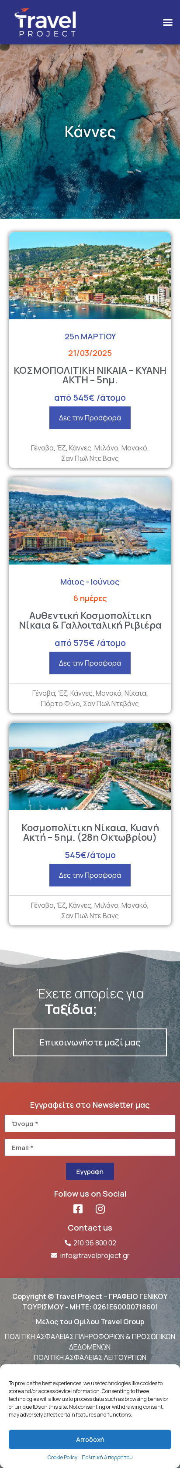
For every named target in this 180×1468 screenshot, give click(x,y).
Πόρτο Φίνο (60, 703)
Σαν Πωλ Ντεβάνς (111, 703)
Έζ (61, 448)
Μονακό (134, 448)
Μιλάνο (106, 448)
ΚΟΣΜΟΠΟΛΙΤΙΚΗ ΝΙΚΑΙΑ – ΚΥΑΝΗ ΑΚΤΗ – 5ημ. (90, 375)
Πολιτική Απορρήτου (107, 1457)
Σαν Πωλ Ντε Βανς (90, 458)
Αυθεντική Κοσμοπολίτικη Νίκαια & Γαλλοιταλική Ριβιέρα (90, 620)
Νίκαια (135, 693)
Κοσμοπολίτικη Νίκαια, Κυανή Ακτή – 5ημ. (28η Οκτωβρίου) (90, 832)
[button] (168, 22)
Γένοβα (42, 448)
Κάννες (80, 448)
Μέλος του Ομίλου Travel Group (90, 1321)
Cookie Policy (62, 1457)
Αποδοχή (90, 1439)
